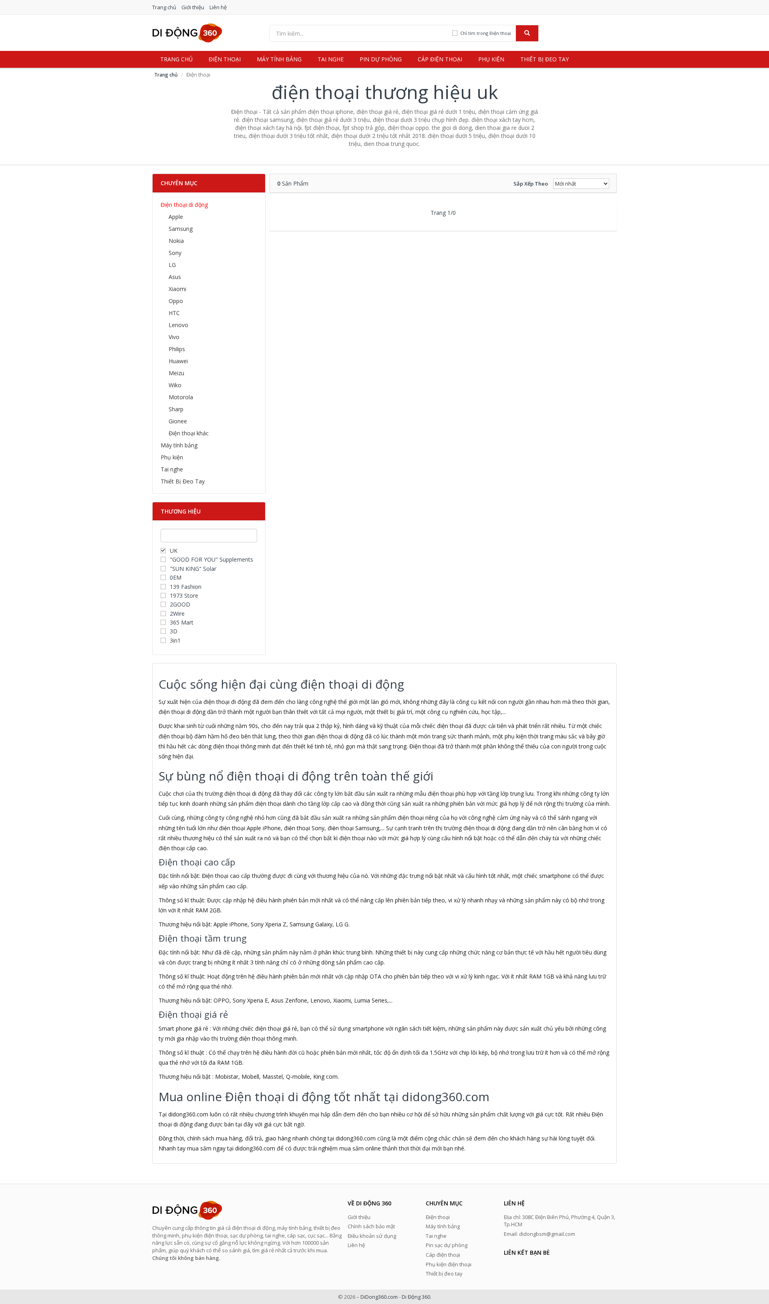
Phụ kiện (491, 59)
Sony (175, 253)
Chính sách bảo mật (371, 1226)
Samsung (181, 228)
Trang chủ (164, 7)
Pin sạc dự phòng (446, 1245)
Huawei (178, 361)
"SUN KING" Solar (193, 568)
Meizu (176, 373)
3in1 (175, 640)
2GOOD (180, 604)
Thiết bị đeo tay (544, 59)
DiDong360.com (379, 1296)
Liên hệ (218, 7)
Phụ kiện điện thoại (448, 1264)
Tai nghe (331, 59)
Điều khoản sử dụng (372, 1235)
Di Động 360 (416, 1296)
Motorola (181, 397)
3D (173, 631)
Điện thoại (225, 59)
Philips (177, 349)
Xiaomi (177, 289)
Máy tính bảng (279, 59)
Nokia (176, 241)
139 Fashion (185, 586)
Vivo (174, 337)
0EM (175, 577)
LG (172, 265)
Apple (176, 216)
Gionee (178, 421)
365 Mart (181, 622)
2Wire (177, 613)
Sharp (176, 409)
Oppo (176, 301)
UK (173, 550)
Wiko (175, 385)
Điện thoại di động (184, 204)
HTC (174, 313)
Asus (175, 277)
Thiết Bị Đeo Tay (183, 481)
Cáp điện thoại (440, 59)
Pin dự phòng (381, 59)
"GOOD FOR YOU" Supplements (211, 559)
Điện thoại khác (189, 433)
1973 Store (184, 595)
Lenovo (178, 325)
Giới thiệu (192, 7)
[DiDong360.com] (187, 32)
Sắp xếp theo (530, 183)
